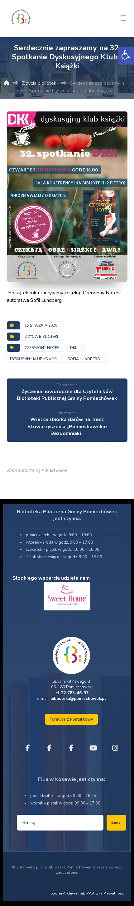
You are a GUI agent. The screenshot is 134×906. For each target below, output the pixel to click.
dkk (73, 347)
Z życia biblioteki (41, 336)
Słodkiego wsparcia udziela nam (51, 578)
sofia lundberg (84, 358)
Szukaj (116, 823)
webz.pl (33, 867)
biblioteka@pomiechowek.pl (78, 698)
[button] (126, 56)
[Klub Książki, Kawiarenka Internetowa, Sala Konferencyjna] (21, 16)
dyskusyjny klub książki (33, 358)
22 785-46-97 (75, 693)
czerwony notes (42, 347)
